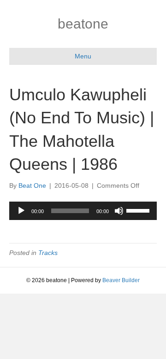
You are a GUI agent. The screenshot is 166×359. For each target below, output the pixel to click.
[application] (83, 211)
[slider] (139, 210)
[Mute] (119, 210)
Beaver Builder (121, 280)
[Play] (21, 210)
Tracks (48, 252)
